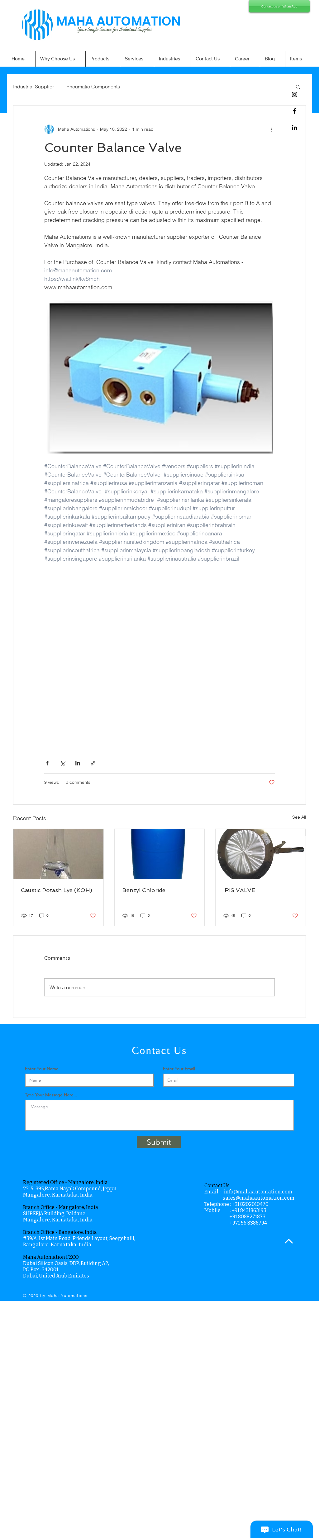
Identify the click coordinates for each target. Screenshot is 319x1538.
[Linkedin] (294, 127)
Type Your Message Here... (51, 1095)
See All (299, 817)
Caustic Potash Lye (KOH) (56, 890)
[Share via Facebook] (47, 763)
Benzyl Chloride (143, 890)
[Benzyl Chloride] (160, 854)
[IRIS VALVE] (261, 854)
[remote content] (159, 654)
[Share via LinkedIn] (78, 763)
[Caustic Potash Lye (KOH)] (58, 854)
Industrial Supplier (33, 86)
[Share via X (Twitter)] (62, 763)
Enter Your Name (42, 1068)
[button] (298, 86)
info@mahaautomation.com (258, 1192)
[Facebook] (294, 111)
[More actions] (271, 129)
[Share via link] (93, 763)
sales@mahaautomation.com (259, 1198)
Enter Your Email (179, 1068)
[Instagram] (294, 94)
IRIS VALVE (239, 890)
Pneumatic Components (93, 86)
